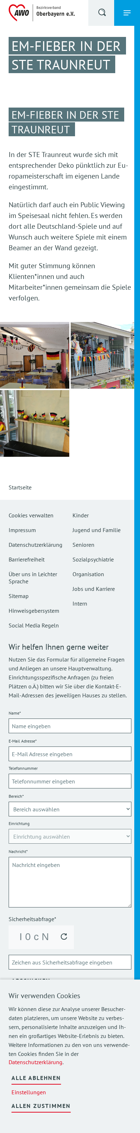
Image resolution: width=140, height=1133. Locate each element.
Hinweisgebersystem (34, 610)
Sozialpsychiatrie (93, 559)
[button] (102, 13)
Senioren (83, 544)
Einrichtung (19, 823)
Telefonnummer (23, 768)
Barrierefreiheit (27, 559)
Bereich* (16, 796)
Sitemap (19, 595)
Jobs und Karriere (94, 588)
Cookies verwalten (31, 515)
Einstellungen (28, 1092)
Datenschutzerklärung (35, 1062)
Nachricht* (18, 851)
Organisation (88, 574)
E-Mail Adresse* (23, 741)
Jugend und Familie (97, 530)
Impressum (22, 530)
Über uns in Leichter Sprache (33, 577)
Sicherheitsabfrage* (32, 919)
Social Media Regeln (34, 625)
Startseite (20, 487)
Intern (80, 603)
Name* (15, 713)
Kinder (81, 515)
